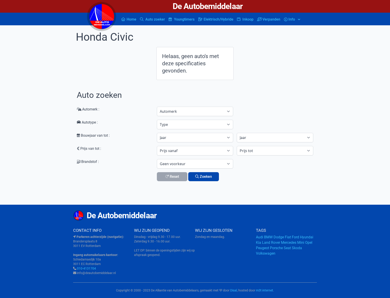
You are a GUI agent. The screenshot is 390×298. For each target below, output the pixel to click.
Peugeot (262, 248)
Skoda (297, 248)
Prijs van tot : (90, 148)
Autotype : (89, 122)
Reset (174, 176)
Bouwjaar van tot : (95, 135)
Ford (295, 237)
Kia (258, 242)
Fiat (288, 237)
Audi (259, 237)
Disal (233, 290)
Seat (287, 248)
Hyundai (306, 237)
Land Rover (271, 242)
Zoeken (205, 176)
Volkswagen (265, 253)
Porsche (276, 248)
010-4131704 (86, 268)
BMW (268, 237)
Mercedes (288, 242)
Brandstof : (89, 162)
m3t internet (264, 290)
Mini (300, 242)
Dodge (279, 237)
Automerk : (90, 109)
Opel (308, 242)
